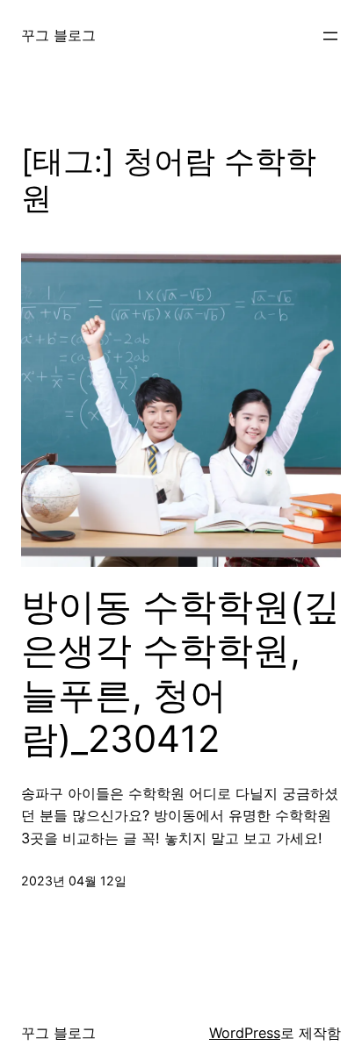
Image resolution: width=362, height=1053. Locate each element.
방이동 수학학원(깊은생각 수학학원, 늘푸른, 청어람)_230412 (180, 672)
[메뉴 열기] (330, 36)
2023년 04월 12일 (74, 880)
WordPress (244, 1033)
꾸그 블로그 (58, 35)
